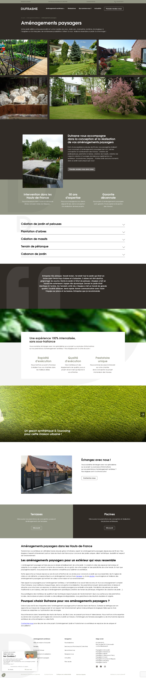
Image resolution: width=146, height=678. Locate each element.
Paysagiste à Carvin (101, 657)
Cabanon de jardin (33, 254)
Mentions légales (81, 674)
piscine (91, 576)
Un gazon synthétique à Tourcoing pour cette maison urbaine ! (47, 433)
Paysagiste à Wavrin (101, 653)
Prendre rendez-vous (114, 9)
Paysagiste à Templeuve (103, 652)
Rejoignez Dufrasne (26, 1)
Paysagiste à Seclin (101, 662)
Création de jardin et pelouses (41, 224)
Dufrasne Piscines (91, 1)
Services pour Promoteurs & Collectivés (57, 1)
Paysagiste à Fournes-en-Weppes (105, 659)
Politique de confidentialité (64, 674)
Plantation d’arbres (33, 231)
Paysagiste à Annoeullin (103, 650)
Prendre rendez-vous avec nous (81, 169)
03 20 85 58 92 (120, 1)
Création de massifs (34, 239)
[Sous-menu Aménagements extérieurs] (64, 8)
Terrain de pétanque (34, 246)
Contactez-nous (89, 478)
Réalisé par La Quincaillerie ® (117, 674)
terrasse (79, 576)
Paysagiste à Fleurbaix (102, 660)
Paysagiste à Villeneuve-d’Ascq (105, 655)
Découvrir (36, 528)
